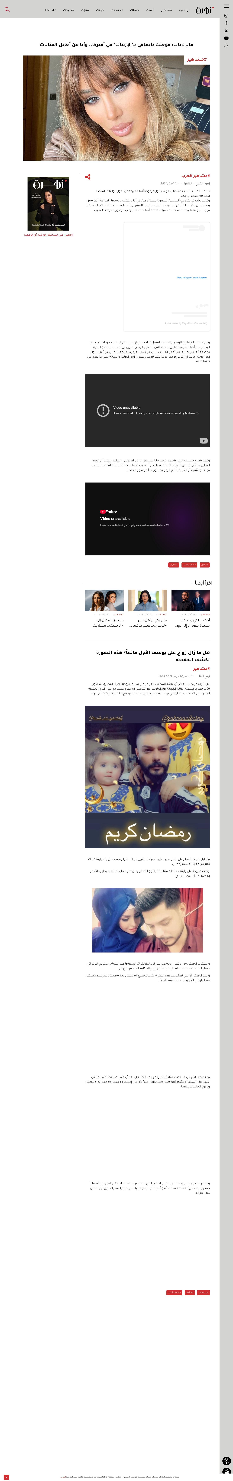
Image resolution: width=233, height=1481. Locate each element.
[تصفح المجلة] (226, 1472)
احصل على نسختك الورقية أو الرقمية (48, 235)
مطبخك (68, 10)
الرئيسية (184, 10)
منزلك (85, 10)
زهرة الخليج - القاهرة (196, 184)
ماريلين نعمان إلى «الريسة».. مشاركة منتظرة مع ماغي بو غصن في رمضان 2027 (106, 624)
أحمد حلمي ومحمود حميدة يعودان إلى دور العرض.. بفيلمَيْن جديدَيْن (193, 624)
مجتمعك (117, 10)
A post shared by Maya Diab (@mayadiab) (186, 323)
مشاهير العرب (189, 565)
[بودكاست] (226, 1461)
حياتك (100, 10)
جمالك (134, 10)
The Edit (50, 10)
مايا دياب (174, 565)
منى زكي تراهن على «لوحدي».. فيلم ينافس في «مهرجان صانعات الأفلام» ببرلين (149, 624)
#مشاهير (205, 615)
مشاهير (167, 10)
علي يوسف (203, 1292)
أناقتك (150, 10)
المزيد (63, 1477)
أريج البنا (204, 676)
